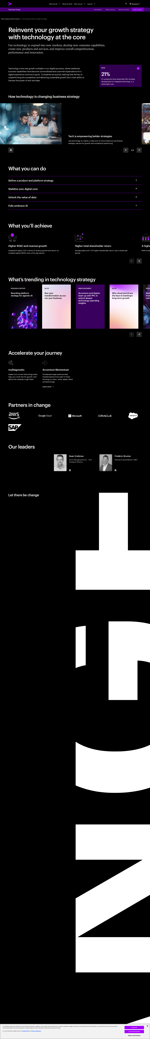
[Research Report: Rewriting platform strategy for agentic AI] (22, 307)
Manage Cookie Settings (134, 1035)
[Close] (147, 1026)
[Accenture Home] (14, 3)
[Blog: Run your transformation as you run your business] (56, 307)
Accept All (134, 1027)
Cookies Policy (25, 1031)
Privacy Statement (36, 1031)
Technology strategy (14, 9)
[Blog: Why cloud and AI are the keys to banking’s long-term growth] (124, 307)
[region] (75, 1031)
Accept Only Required (134, 1031)
